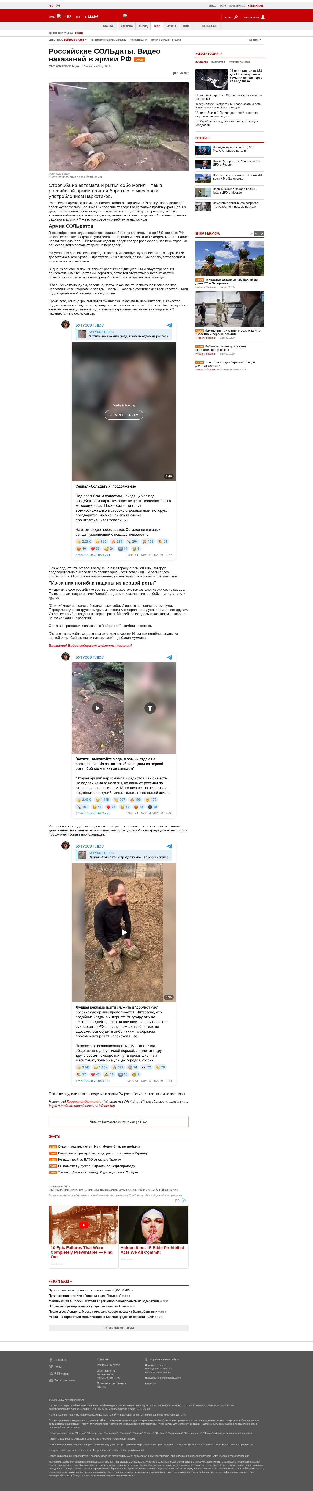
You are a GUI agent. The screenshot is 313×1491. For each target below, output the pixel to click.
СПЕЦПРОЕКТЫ (256, 6)
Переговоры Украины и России (108, 40)
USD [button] (78, 17)
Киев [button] (52, 17)
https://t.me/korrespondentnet (71, 1106)
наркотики (70, 1190)
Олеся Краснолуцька (68, 66)
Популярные (218, 61)
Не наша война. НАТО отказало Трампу (85, 1159)
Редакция (150, 1383)
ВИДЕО (212, 6)
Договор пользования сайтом (162, 1359)
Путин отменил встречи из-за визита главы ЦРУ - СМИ (93, 1290)
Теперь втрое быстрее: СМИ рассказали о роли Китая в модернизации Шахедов (228, 105)
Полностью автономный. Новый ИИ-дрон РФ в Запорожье (238, 176)
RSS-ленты (61, 1373)
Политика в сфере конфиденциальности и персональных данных (158, 1368)
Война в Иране (122, 39)
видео (82, 1190)
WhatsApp (107, 1106)
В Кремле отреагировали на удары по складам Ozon (92, 1306)
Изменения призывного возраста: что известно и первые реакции (236, 204)
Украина (127, 26)
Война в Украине (168, 1190)
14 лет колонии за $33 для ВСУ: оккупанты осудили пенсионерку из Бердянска (246, 76)
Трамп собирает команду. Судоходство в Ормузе (94, 1172)
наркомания (95, 1190)
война (58, 1190)
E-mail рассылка (64, 1380)
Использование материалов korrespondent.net (108, 1374)
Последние (201, 61)
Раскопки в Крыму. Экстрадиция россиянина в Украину (99, 1153)
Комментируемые (239, 61)
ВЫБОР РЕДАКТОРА (207, 233)
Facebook (60, 1359)
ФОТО (223, 6)
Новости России (206, 53)
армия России (127, 1190)
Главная (108, 26)
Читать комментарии (119, 1328)
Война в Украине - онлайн (166, 40)
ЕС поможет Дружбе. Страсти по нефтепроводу (92, 1166)
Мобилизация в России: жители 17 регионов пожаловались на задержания (108, 1301)
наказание (111, 1190)
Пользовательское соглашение (163, 1377)
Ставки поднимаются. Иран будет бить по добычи (95, 1146)
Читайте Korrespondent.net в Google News (119, 1122)
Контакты (103, 1359)
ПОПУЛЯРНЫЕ (237, 6)
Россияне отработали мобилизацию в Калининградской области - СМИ (106, 1317)
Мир (157, 26)
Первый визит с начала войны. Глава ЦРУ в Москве (234, 190)
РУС (51, 6)
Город (143, 26)
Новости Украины (205, 287)
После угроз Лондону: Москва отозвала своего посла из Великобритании (107, 1311)
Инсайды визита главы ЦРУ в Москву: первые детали (233, 148)
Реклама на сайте (108, 1365)
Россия (79, 33)
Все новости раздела (61, 33)
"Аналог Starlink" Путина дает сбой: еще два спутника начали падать (226, 114)
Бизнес (171, 26)
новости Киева (138, 40)
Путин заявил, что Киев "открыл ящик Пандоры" (89, 1295)
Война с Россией (147, 1190)
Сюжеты (65, 1186)
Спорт (187, 26)
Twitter (58, 1366)
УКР (58, 6)
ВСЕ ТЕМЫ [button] (254, 40)
